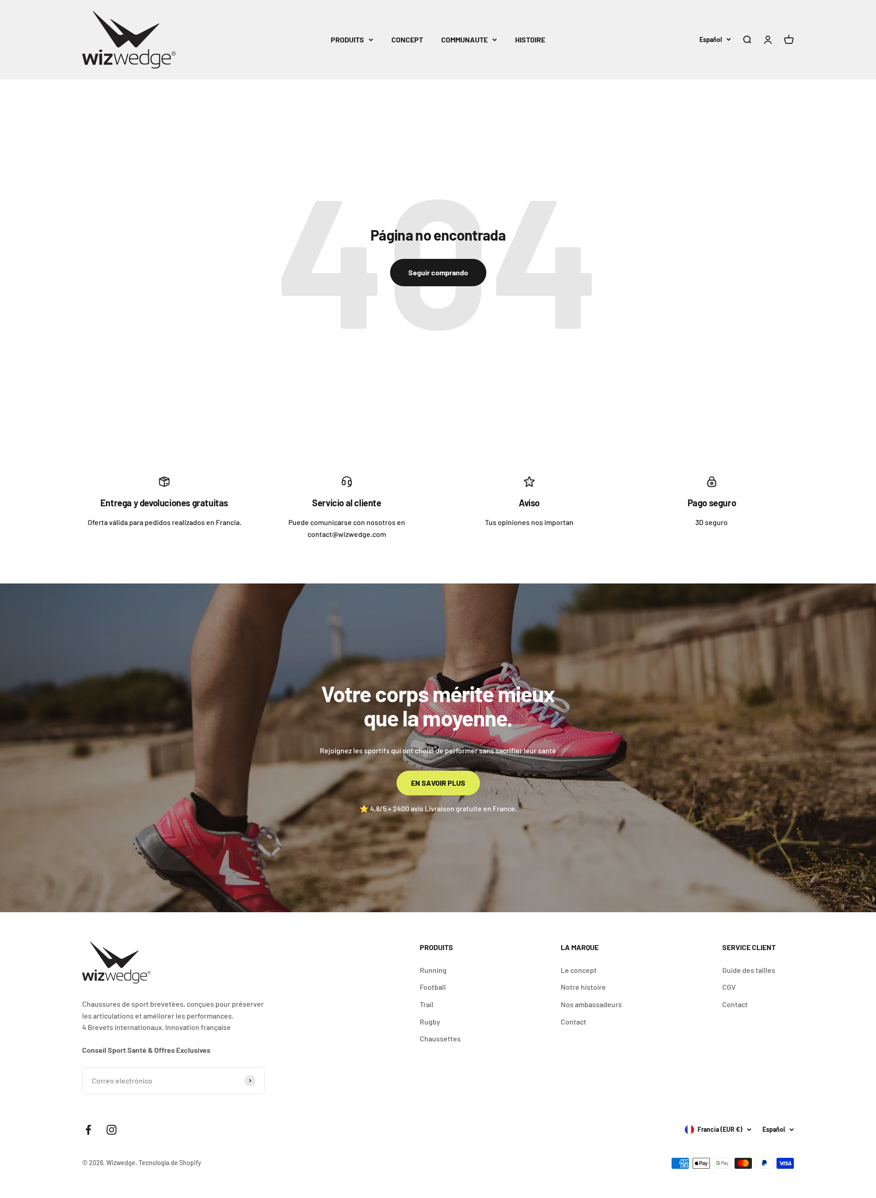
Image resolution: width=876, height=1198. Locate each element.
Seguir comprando (438, 272)
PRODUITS (347, 39)
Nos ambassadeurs (591, 1004)
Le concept (579, 970)
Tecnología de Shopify (170, 1162)
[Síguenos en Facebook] (88, 1130)
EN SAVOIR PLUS (438, 782)
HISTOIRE (530, 39)
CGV (729, 987)
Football (433, 987)
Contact (573, 1021)
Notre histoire (583, 987)
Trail (426, 1004)
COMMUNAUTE (464, 39)
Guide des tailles (748, 970)
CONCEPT (407, 39)
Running (433, 970)
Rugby (430, 1021)
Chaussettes (440, 1038)
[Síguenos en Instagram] (111, 1130)
